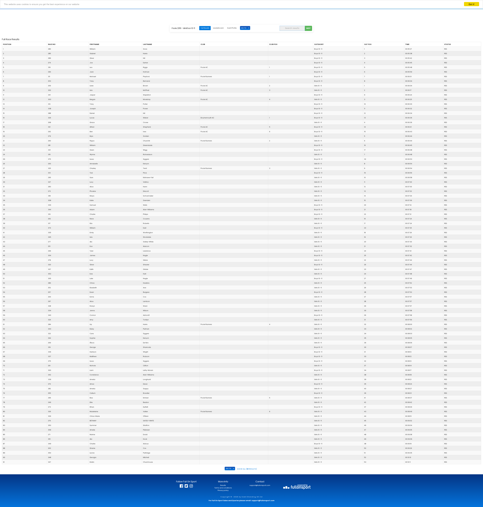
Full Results (205, 28)
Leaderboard (218, 28)
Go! (308, 28)
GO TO (243, 28)
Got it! (471, 4)
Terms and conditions (223, 488)
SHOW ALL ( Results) (247, 469)
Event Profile (232, 28)
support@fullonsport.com (260, 485)
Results (223, 485)
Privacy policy (223, 490)
